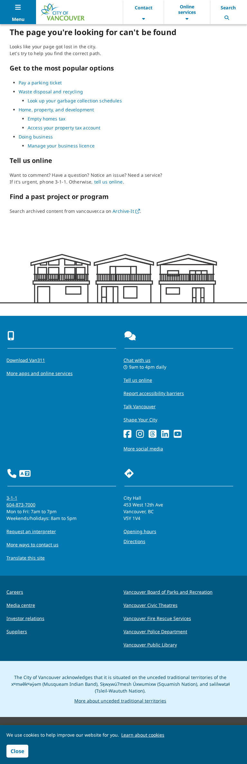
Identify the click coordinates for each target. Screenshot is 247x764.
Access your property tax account (64, 128)
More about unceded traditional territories (120, 701)
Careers (14, 592)
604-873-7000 (20, 505)
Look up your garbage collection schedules (75, 101)
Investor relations (25, 618)
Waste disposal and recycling (51, 92)
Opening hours (140, 531)
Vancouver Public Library (150, 645)
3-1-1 (11, 498)
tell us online (108, 182)
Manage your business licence (61, 146)
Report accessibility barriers (154, 393)
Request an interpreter (31, 531)
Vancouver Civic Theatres (151, 605)
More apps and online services (39, 373)
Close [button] (17, 751)
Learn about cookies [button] (142, 735)
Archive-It (126, 211)
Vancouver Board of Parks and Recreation (168, 592)
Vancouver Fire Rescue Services (157, 618)
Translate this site (25, 558)
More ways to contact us (32, 545)
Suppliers (16, 631)
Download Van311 (25, 360)
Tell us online (138, 380)
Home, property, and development (56, 110)
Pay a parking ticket (40, 83)
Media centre (20, 605)
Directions (134, 541)
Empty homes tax (46, 119)
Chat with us (137, 360)
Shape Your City (140, 420)
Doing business (36, 137)
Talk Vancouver (140, 406)
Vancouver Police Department (155, 631)
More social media (143, 449)
